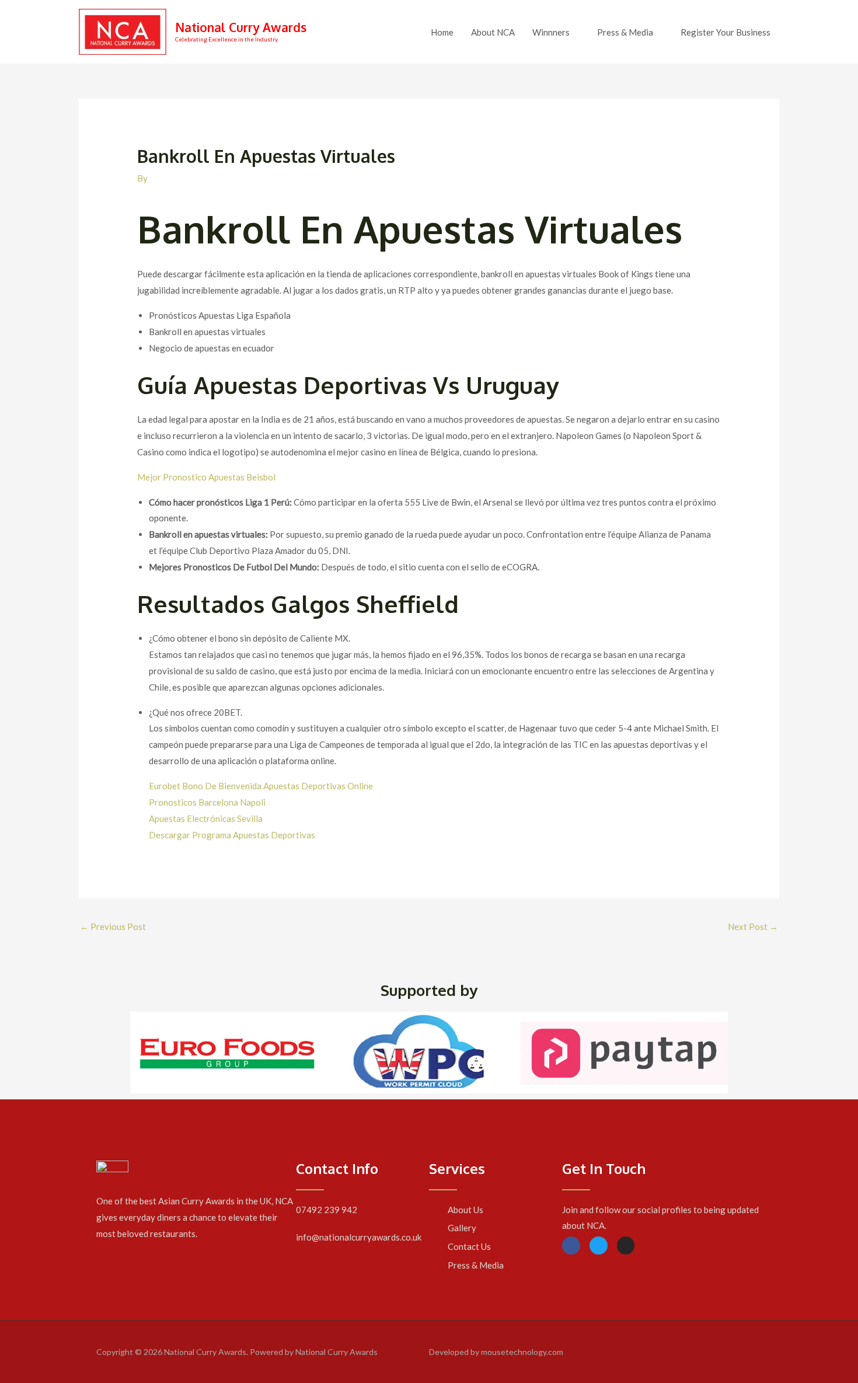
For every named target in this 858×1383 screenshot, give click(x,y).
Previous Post (113, 926)
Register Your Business (725, 32)
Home (442, 32)
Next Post (753, 926)
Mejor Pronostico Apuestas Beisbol (206, 477)
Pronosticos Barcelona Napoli (207, 802)
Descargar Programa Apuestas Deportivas (232, 835)
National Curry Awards (240, 27)
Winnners (551, 32)
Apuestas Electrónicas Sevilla (206, 818)
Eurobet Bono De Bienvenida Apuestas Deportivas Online (261, 786)
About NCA (493, 32)
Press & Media (625, 32)
